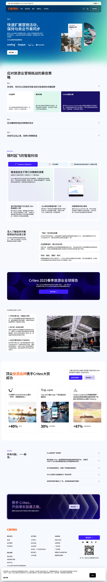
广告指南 (57, 549)
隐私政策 (9, 556)
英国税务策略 (59, 555)
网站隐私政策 (11, 559)
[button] (83, 8)
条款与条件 (58, 540)
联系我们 (94, 9)
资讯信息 (9, 546)
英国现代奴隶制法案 (61, 552)
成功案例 (9, 543)
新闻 (8, 540)
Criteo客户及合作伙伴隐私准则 (16, 566)
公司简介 (33, 540)
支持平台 (9, 562)
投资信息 (33, 543)
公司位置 (33, 555)
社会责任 (33, 546)
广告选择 (57, 546)
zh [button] (87, 9)
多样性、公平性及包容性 (38, 549)
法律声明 (57, 543)
